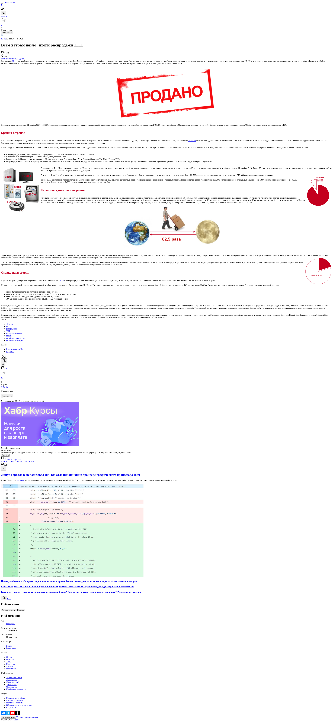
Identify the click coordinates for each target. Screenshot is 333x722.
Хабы (8, 662)
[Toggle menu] (2, 3)
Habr (15, 720)
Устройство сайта (14, 677)
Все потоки (10, 2)
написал (20, 480)
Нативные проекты (14, 703)
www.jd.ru (10, 623)
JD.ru (61, 280)
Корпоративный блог (15, 698)
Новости (10, 659)
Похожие (20, 610)
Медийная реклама (14, 700)
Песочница (11, 669)
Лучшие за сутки (8, 610)
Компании (10, 664)
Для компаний (12, 682)
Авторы (9, 666)
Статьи (9, 657)
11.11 (14, 61)
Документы (11, 684)
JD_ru (3, 39)
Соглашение (11, 687)
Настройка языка (8, 717)
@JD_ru (4, 387)
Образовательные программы (19, 705)
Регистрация (11, 648)
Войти (9, 646)
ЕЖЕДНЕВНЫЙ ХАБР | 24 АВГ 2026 (18, 461)
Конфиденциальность (15, 689)
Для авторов (11, 680)
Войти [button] (4, 16)
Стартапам (11, 707)
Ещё (9, 598)
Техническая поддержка (27, 717)
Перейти (5, 455)
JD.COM (192, 141)
